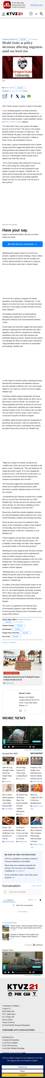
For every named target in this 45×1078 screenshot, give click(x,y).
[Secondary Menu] (5, 14)
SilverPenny (9, 683)
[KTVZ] (16, 14)
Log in (33, 885)
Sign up (38, 885)
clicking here (20, 871)
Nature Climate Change (12, 122)
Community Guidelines (10, 1006)
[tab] (8, 900)
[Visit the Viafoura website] (38, 945)
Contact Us (6, 1009)
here (26, 705)
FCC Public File (8, 1017)
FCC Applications (8, 1014)
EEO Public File (8, 1011)
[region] (22, 916)
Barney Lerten (9, 88)
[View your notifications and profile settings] (40, 900)
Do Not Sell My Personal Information (16, 1025)
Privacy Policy (7, 1020)
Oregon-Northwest (24, 619)
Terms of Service (8, 1022)
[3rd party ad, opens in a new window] (22, 670)
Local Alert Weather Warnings (13, 1048)
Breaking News (8, 1037)
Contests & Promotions (10, 1040)
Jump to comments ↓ (9, 642)
